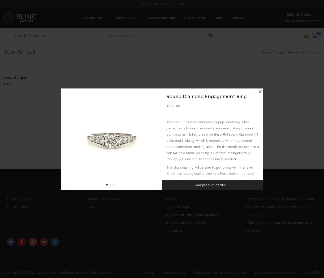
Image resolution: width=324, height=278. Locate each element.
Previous (65, 139)
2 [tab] (111, 185)
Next (157, 139)
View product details (210, 185)
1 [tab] (108, 185)
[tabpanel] (111, 139)
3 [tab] (115, 185)
